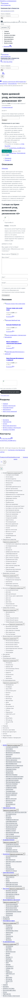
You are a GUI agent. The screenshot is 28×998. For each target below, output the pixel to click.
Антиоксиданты (11, 479)
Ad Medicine (9, 685)
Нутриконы (9, 664)
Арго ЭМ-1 (9, 688)
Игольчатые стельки (12, 646)
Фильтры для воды (12, 626)
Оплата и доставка (9, 35)
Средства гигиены (9, 607)
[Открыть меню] (2, 76)
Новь (7, 716)
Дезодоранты (10, 612)
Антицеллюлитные (12, 590)
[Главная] (1, 81)
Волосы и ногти (11, 531)
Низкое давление (11, 525)
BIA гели (8, 548)
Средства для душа (12, 620)
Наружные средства (9, 539)
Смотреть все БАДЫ (12, 475)
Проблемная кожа (12, 559)
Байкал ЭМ (9, 666)
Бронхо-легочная (11, 529)
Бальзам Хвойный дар (13, 324)
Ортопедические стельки (14, 648)
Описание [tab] (8, 158)
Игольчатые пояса (12, 644)
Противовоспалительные (14, 490)
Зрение (8, 537)
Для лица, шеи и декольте (14, 596)
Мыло (7, 614)
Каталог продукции (9, 405)
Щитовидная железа (12, 510)
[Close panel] (1, 469)
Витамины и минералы (13, 480)
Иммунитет (9, 482)
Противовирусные (12, 492)
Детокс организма (12, 488)
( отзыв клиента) (7, 107)
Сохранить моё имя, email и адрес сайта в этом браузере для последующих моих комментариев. (14, 290)
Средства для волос (12, 618)
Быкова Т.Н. (9, 696)
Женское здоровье (12, 504)
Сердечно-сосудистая (13, 496)
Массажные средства (13, 565)
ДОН (7, 702)
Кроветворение (11, 535)
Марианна (9, 712)
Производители (8, 37)
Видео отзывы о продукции (12, 427)
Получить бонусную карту (10, 392)
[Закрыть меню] (0, 741)
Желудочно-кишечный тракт (15, 506)
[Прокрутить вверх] (1, 462)
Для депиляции (11, 594)
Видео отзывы (8, 43)
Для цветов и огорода (13, 630)
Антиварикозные (11, 546)
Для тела (8, 601)
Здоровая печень (11, 498)
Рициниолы (9, 674)
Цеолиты (9, 484)
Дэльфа (8, 704)
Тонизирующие (11, 522)
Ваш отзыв (5, 257)
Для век (8, 592)
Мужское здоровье (12, 514)
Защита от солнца (11, 605)
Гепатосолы (9, 670)
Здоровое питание (9, 573)
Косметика (12, 153)
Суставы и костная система (14, 508)
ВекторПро (9, 700)
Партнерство (8, 41)
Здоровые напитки (12, 583)
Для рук (8, 600)
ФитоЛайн (9, 718)
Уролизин (9, 678)
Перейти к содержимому (8, 1)
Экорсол (8, 676)
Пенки (8, 616)
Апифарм (9, 687)
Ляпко (8, 710)
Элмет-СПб (9, 722)
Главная (6, 31)
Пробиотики (10, 502)
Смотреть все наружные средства (17, 544)
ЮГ (7, 724)
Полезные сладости (12, 585)
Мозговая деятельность (13, 486)
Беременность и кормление (15, 494)
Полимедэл (9, 650)
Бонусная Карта (8, 39)
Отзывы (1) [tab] (8, 160)
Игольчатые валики (12, 640)
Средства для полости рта (14, 622)
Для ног (8, 598)
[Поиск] (2, 18)
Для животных (10, 632)
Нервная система (11, 516)
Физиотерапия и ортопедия (12, 636)
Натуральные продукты (13, 579)
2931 (7, 155)
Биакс (8, 694)
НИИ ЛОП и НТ (10, 714)
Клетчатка (9, 581)
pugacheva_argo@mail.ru (17, 148)
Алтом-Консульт (11, 690)
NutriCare (9, 698)
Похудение (9, 533)
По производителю (9, 680)
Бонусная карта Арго (9, 425)
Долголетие (10, 500)
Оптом (5, 423)
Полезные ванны (11, 561)
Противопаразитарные (13, 512)
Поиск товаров (5, 13)
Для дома (6, 624)
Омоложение (21, 153)
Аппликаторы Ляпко (12, 668)
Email (4, 282)
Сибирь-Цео (10, 708)
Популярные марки (9, 658)
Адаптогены (10, 520)
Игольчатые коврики (12, 642)
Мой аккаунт (7, 409)
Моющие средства (12, 628)
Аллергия (9, 549)
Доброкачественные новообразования (12, 820)
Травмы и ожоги (11, 563)
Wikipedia (5, 168)
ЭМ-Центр (9, 720)
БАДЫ (5, 473)
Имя (3, 277)
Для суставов (10, 567)
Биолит (8, 692)
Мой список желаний (10, 411)
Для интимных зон (12, 555)
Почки (8, 527)
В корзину (4, 120)
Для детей (6, 654)
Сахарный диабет (11, 518)
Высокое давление (12, 524)
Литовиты (9, 662)
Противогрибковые (12, 571)
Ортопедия (9, 652)
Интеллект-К (10, 706)
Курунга (8, 672)
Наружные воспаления (13, 569)
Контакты (7, 33)
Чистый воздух (10, 634)
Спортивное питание (13, 577)
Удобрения (6, 656)
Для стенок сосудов (12, 557)
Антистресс (9, 477)
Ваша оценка (6, 254)
